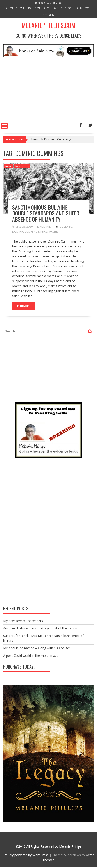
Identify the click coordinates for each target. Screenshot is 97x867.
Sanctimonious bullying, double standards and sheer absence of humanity (45, 213)
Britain (20, 8)
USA (30, 8)
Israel (38, 8)
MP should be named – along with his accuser (36, 648)
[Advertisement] (48, 91)
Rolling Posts (83, 8)
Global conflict (53, 8)
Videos (9, 8)
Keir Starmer (49, 232)
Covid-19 (66, 227)
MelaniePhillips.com (48, 25)
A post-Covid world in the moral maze (30, 655)
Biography (48, 15)
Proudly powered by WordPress (25, 855)
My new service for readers (23, 621)
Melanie (45, 227)
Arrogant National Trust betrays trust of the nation (40, 628)
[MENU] (4, 126)
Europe (68, 8)
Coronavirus (22, 166)
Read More (23, 306)
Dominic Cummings (25, 232)
